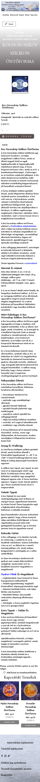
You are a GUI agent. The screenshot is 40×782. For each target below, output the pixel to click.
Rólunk (27, 15)
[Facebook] (2, 756)
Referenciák (14, 15)
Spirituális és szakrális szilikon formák (20, 39)
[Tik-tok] (9, 756)
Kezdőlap (6, 15)
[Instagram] (5, 756)
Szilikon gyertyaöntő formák (19, 35)
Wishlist (18, 666)
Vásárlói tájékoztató (12, 748)
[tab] (5, 144)
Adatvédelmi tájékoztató (20, 742)
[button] (9, 24)
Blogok (21, 15)
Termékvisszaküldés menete (16, 768)
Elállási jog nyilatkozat (13, 762)
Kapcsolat (34, 15)
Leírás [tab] (5, 144)
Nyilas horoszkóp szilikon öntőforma (9, 707)
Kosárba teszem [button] (9, 722)
